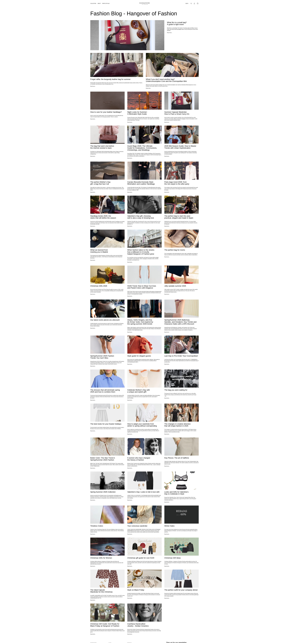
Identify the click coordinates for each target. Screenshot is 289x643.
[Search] (191, 3)
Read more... (169, 32)
